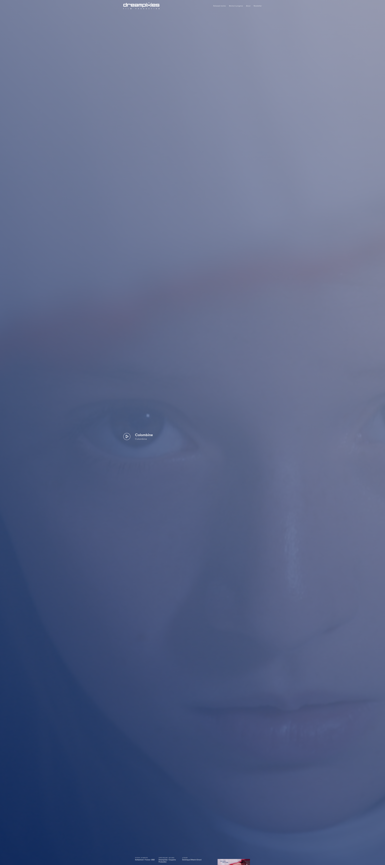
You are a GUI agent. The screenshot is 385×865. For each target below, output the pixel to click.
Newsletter (258, 6)
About (248, 6)
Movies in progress (236, 6)
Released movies (219, 6)
